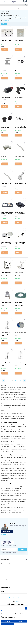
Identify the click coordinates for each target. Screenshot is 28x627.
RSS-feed (18, 601)
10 (20, 380)
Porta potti (10, 428)
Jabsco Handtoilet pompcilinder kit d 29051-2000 (19, 274)
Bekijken (5, 49)
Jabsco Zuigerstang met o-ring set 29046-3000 (20, 244)
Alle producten (5, 11)
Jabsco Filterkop (19, 40)
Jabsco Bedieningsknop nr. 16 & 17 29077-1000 (21, 333)
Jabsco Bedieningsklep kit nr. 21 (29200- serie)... (21, 363)
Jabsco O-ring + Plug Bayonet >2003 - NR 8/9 (20, 126)
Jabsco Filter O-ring (6, 40)
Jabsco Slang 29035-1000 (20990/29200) (20, 155)
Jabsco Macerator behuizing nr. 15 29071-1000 (6, 304)
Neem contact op (7, 531)
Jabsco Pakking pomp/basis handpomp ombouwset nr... (20, 304)
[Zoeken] (26, 5)
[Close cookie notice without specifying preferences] (26, 608)
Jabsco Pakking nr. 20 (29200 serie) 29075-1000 (6, 334)
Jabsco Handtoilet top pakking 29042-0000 (7, 213)
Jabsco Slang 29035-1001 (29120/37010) (6, 184)
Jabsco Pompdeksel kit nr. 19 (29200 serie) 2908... (7, 364)
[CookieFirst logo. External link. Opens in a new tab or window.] (1, 610)
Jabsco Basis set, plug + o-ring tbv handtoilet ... (21, 184)
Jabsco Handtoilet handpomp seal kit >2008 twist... (6, 244)
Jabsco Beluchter (19, 97)
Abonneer (22, 549)
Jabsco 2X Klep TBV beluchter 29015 (6, 126)
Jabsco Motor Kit (5, 97)
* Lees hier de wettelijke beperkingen (8, 552)
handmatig (13, 448)
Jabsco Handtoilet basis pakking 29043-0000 (20, 214)
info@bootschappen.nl (6, 536)
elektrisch (20, 448)
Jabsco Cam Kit (5, 69)
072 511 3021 (4, 534)
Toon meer (7, 20)
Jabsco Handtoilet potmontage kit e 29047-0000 (6, 274)
